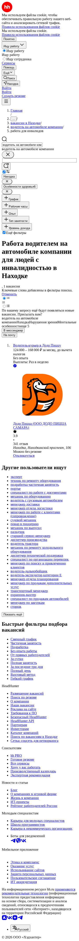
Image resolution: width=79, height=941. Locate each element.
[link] (9, 78)
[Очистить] (8, 154)
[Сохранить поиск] (6, 166)
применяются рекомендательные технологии (38, 891)
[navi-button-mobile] (6, 101)
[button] (6, 88)
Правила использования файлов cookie (31, 35)
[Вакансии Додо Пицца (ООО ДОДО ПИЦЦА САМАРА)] (44, 395)
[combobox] (22, 145)
